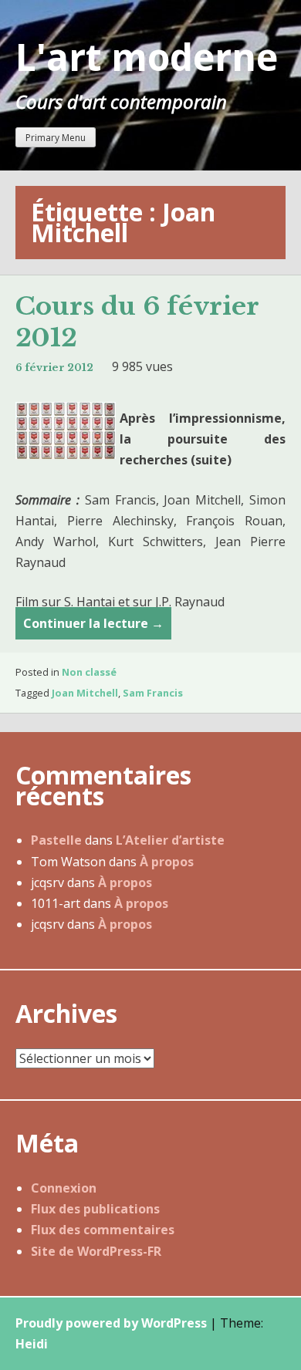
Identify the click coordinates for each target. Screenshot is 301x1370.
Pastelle (56, 840)
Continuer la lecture (93, 627)
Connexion (63, 1187)
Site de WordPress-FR (96, 1251)
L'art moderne (146, 57)
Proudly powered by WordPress (111, 1322)
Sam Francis (153, 693)
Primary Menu (55, 137)
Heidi (31, 1343)
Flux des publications (95, 1208)
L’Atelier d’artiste (170, 840)
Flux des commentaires (102, 1229)
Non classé (89, 672)
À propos (167, 861)
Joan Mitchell (85, 693)
